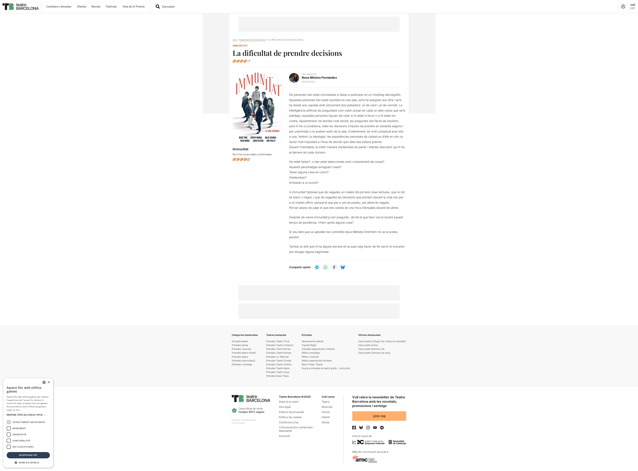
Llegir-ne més (13, 409)
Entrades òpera (240, 356)
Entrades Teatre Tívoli (277, 341)
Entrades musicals (241, 348)
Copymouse (238, 422)
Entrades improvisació (243, 360)
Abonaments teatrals (312, 341)
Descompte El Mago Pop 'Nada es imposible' (382, 341)
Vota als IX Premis (133, 6)
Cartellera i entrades (58, 6)
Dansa (325, 422)
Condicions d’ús (288, 422)
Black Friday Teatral (312, 364)
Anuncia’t (284, 436)
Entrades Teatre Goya (277, 372)
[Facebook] (354, 427)
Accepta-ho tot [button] (28, 455)
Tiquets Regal (309, 345)
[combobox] (387, 6)
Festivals (111, 6)
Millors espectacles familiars (317, 360)
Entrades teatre (240, 341)
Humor (326, 412)
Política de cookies (290, 417)
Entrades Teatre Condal (278, 360)
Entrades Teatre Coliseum (279, 345)
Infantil (326, 417)
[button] (28, 414)
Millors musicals (310, 356)
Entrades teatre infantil (244, 352)
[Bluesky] (361, 427)
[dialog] (28, 423)
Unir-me (379, 416)
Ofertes (81, 6)
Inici (235, 39)
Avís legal (285, 406)
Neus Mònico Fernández (319, 77)
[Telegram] (382, 427)
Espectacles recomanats (252, 39)
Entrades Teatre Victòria (279, 364)
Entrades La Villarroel (277, 356)
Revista (95, 6)
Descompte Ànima (368, 345)
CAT (633, 4)
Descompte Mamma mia (371, 348)
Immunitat (240, 45)
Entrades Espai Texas (277, 375)
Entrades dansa (240, 345)
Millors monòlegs (311, 352)
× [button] (48, 382)
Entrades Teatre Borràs (278, 348)
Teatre (325, 401)
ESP (632, 8)
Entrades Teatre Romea (278, 352)
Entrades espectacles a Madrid (318, 348)
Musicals (327, 406)
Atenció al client (288, 401)
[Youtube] (375, 427)
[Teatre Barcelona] (20, 6)
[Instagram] (368, 427)
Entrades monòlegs (242, 364)
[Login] (623, 6)
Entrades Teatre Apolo (278, 368)
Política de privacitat (291, 412)
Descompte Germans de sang (374, 352)
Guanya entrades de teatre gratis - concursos (326, 368)
